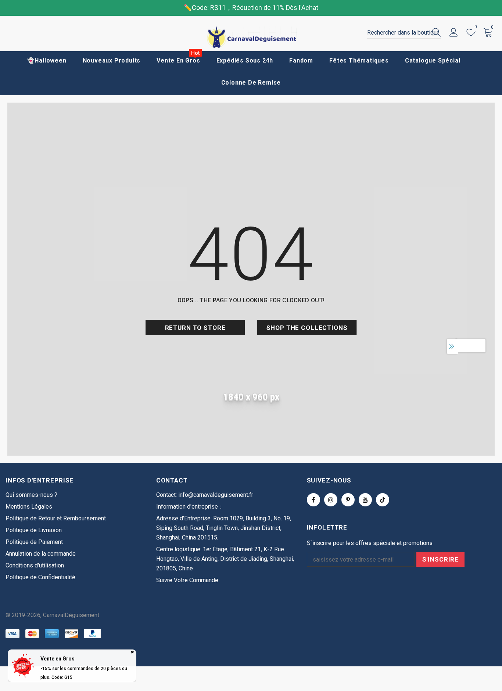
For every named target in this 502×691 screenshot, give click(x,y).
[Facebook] (313, 499)
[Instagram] (330, 499)
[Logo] (251, 37)
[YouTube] (365, 499)
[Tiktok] (382, 499)
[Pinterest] (348, 499)
